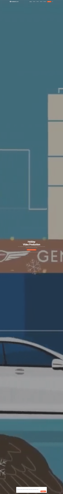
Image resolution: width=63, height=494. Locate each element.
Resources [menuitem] (44, 1)
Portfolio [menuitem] (41, 1)
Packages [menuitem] (34, 1)
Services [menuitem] (31, 1)
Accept (43, 491)
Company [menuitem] (37, 1)
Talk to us (49, 1)
